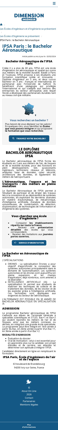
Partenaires (29, 401)
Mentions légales (29, 404)
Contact (29, 397)
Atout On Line (29, 391)
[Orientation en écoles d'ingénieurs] (1, 24)
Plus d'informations (29, 426)
